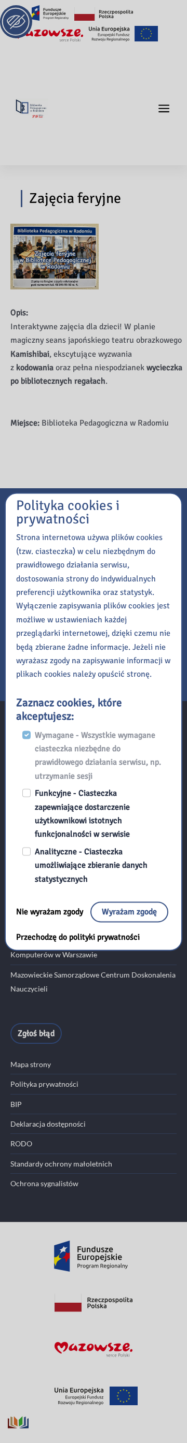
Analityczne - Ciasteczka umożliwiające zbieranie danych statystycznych (91, 865)
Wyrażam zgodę (129, 912)
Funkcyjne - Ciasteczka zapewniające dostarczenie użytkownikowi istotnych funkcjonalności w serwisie (82, 814)
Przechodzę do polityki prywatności (78, 937)
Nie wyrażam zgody (50, 912)
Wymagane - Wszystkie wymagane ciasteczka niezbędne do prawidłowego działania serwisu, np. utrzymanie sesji (98, 755)
